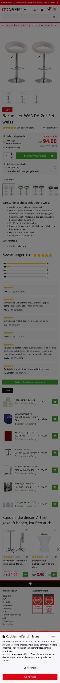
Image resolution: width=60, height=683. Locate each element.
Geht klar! (30, 676)
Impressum (17, 654)
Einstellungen (30, 667)
